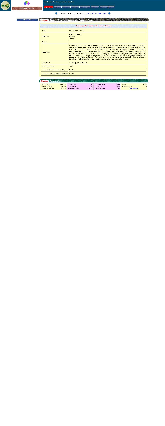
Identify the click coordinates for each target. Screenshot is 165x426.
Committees (72, 20)
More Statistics (134, 88)
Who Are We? (55, 81)
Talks (90, 20)
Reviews (82, 20)
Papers (52, 20)
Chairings (61, 20)
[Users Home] (27, 5)
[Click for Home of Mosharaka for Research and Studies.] (5, 9)
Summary (44, 20)
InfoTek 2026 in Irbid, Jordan (96, 13)
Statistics (44, 81)
